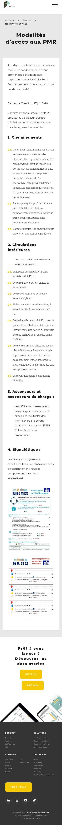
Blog (36, 759)
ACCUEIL (10, 20)
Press (7, 772)
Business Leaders (41, 741)
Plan (7, 747)
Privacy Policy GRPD (32, 818)
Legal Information (24, 815)
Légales (27, 20)
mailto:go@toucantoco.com (37, 812)
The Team (9, 759)
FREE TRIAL (19, 787)
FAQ (21, 759)
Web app (9, 741)
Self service (10, 744)
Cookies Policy (41, 815)
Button (31, 674)
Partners (37, 769)
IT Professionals (40, 747)
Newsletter (24, 762)
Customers (38, 766)
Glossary (37, 772)
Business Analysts (41, 744)
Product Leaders (41, 738)
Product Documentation (44, 775)
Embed (8, 738)
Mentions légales (16, 24)
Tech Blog (38, 762)
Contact (8, 769)
